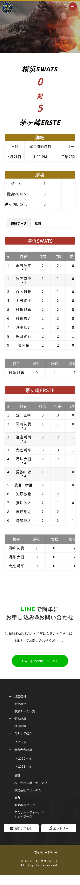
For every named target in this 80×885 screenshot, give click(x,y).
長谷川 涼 (23, 471)
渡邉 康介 (23, 327)
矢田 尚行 (23, 336)
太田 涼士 (23, 300)
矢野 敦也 (23, 493)
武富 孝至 (23, 484)
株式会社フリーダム (27, 790)
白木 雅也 (23, 291)
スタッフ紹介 (23, 733)
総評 (38, 223)
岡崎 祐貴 (23, 423)
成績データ (19, 223)
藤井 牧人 (23, 502)
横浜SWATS (16, 193)
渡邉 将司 (23, 436)
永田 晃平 (23, 265)
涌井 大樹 (23, 458)
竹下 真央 (23, 278)
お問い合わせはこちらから (40, 661)
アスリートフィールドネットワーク (29, 814)
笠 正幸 (23, 414)
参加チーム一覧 (24, 711)
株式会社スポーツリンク (30, 783)
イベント (20, 742)
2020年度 (24, 758)
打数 (58, 256)
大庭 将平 (23, 449)
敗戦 (54, 363)
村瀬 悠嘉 (23, 309)
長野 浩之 (23, 511)
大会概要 (20, 704)
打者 (23, 256)
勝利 (37, 363)
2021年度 (24, 766)
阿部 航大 (23, 520)
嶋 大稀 (23, 345)
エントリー (61, 828)
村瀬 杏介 (23, 318)
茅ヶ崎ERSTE (16, 203)
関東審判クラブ (24, 805)
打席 (42, 256)
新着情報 (20, 696)
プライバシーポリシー (44, 852)
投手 (16, 363)
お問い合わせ (23, 828)
